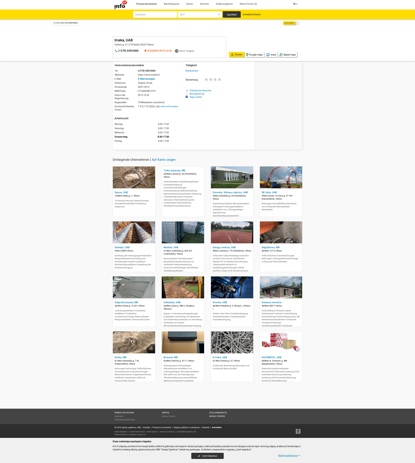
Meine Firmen (248, 4)
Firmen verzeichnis (146, 4)
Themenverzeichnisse (124, 420)
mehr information (169, 106)
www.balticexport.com (186, 432)
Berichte (204, 4)
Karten (189, 4)
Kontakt (146, 427)
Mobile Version (217, 416)
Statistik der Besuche (200, 90)
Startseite (118, 416)
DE (294, 4)
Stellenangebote (224, 4)
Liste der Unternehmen (66, 23)
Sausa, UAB (121, 192)
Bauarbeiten (192, 70)
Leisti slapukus (209, 456)
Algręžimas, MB (271, 247)
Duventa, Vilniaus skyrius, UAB (230, 192)
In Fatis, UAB (220, 357)
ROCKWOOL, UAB (271, 357)
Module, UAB (171, 247)
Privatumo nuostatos (161, 427)
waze (273, 54)
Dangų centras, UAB (224, 247)
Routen (172, 416)
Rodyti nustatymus (287, 455)
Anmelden (217, 427)
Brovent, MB (171, 357)
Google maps (256, 54)
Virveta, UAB (220, 302)
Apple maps (290, 54)
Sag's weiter (196, 97)
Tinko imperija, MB (174, 170)
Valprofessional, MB (126, 302)
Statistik (205, 427)
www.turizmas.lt (167, 432)
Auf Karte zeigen (164, 160)
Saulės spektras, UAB (131, 427)
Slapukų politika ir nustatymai (187, 427)
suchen (232, 14)
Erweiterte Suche (252, 14)
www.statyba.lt (120, 432)
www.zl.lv (142, 434)
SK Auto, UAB (269, 192)
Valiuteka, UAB (172, 302)
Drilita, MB (120, 357)
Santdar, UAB (122, 247)
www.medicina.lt (137, 432)
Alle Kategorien (171, 4)
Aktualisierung (197, 93)
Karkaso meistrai (271, 302)
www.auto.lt (152, 432)
